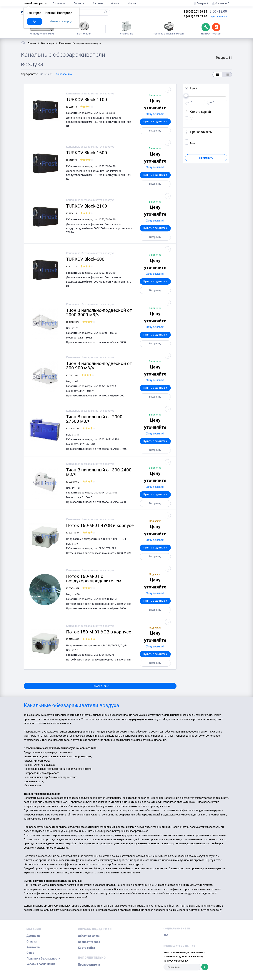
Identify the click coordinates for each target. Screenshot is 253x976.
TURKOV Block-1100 (86, 99)
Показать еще (100, 686)
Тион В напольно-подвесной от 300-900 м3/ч (99, 365)
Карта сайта (86, 948)
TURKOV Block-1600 (86, 153)
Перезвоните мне (219, 16)
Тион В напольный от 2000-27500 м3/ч (95, 419)
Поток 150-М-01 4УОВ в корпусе (100, 525)
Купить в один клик (155, 121)
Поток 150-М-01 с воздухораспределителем (93, 578)
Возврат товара (89, 942)
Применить (206, 157)
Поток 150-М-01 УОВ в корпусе (98, 632)
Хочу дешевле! (155, 114)
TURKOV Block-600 (85, 259)
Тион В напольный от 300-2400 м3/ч (99, 472)
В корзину (155, 130)
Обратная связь (89, 936)
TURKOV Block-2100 (86, 206)
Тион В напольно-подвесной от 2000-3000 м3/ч (99, 312)
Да (34, 21)
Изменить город (61, 21)
